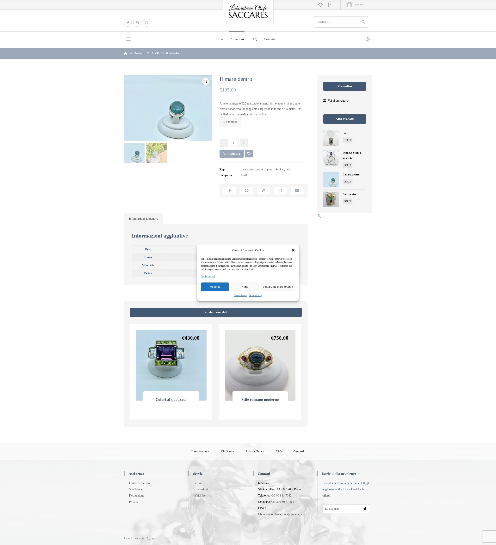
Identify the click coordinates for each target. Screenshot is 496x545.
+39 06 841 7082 (281, 495)
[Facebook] (128, 23)
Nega (244, 286)
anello (259, 169)
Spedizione (136, 489)
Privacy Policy (255, 295)
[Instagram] (137, 23)
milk (288, 169)
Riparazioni (201, 489)
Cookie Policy (240, 295)
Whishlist (199, 495)
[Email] (146, 23)
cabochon (279, 169)
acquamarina (248, 169)
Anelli (244, 175)
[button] (293, 250)
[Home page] (125, 53)
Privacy (133, 501)
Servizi (198, 483)
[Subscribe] (365, 508)
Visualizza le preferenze (278, 286)
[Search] (363, 22)
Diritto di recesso (139, 483)
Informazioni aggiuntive (143, 218)
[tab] (143, 219)
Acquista (234, 153)
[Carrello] (330, 4)
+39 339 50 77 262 (282, 501)
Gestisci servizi (208, 276)
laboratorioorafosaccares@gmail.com (280, 514)
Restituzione (136, 495)
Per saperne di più (173, 417)
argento (268, 169)
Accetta (215, 286)
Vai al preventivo (338, 100)
